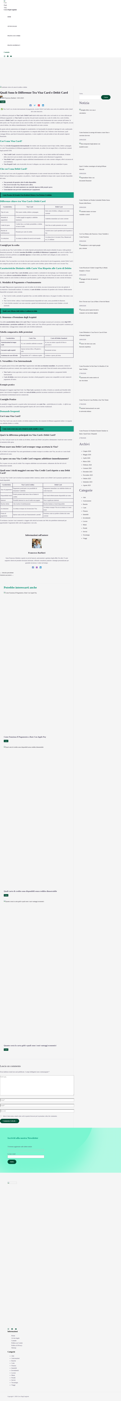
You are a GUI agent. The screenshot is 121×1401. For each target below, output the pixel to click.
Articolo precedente (7, 572)
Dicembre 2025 (87, 471)
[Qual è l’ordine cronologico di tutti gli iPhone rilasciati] (89, 153)
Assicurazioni (87, 501)
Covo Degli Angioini (10, 10)
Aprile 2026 (86, 458)
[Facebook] (8, 56)
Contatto (13, 1340)
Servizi (85, 531)
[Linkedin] (43, 105)
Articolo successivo (7, 575)
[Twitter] (35, 105)
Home (13, 1335)
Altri (84, 497)
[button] (6, 52)
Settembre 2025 (87, 482)
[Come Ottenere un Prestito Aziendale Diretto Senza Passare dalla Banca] (89, 187)
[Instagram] (4, 56)
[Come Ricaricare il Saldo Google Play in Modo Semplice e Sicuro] (89, 254)
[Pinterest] (39, 105)
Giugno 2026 (87, 451)
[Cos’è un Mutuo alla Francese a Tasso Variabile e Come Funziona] (89, 220)
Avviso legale (15, 1338)
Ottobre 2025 (87, 478)
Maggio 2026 (87, 454)
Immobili (85, 514)
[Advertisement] (60, 72)
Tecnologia (86, 535)
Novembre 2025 (88, 475)
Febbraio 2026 (87, 465)
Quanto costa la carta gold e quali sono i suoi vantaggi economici (30, 1045)
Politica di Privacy (16, 1345)
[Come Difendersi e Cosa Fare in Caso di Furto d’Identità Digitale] (89, 319)
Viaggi (85, 538)
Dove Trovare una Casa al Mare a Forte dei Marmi (94, 301)
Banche (85, 504)
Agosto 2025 (87, 485)
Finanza (85, 511)
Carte (3, 102)
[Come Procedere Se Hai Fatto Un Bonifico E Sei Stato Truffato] (89, 353)
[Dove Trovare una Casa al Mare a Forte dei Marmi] (89, 288)
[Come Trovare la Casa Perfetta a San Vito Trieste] (89, 386)
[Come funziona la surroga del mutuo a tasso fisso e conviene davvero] (89, 119)
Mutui (85, 525)
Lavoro (85, 521)
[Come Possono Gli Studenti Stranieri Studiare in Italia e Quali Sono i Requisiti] (89, 417)
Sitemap (13, 1348)
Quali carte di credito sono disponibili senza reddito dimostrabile (30, 891)
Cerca (81, 93)
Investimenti (86, 518)
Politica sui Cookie (17, 1343)
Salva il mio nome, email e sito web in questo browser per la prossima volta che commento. (30, 1116)
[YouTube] (11, 56)
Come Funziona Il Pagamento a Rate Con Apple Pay (25, 737)
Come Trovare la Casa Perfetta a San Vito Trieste (93, 400)
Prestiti (85, 528)
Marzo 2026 (86, 461)
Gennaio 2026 (87, 468)
